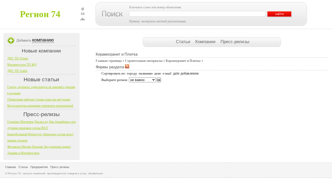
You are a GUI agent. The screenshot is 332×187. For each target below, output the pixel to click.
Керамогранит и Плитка (183, 61)
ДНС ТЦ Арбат (17, 71)
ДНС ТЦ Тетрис (17, 58)
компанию (43, 40)
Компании (206, 41)
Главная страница (109, 61)
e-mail (167, 73)
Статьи (184, 41)
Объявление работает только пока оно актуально (38, 99)
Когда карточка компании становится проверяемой (40, 106)
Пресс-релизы (234, 41)
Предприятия (39, 167)
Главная (10, 167)
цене (157, 73)
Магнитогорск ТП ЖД (22, 64)
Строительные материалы (143, 61)
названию (146, 73)
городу (132, 73)
